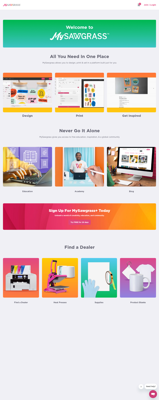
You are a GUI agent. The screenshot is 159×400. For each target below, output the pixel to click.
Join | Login (150, 5)
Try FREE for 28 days (80, 222)
